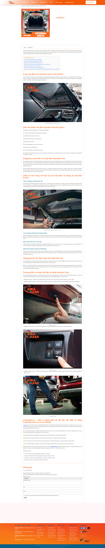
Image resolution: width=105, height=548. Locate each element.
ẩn (32, 57)
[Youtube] (86, 528)
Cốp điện (28, 6)
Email (24, 491)
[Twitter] (84, 528)
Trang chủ (23, 6)
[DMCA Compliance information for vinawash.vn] (84, 532)
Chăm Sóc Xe (61, 525)
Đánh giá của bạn (27, 476)
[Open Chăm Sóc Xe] (37, 2)
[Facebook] (81, 528)
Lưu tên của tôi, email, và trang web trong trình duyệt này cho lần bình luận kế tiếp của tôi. (41, 495)
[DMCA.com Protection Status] (83, 536)
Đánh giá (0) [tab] (30, 47)
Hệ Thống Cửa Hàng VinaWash (23, 525)
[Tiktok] (89, 528)
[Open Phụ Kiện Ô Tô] (46, 2)
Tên (24, 486)
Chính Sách (51, 525)
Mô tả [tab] (25, 47)
